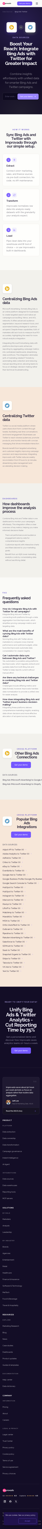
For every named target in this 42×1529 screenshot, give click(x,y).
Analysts (6, 1226)
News (5, 1339)
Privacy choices (9, 1474)
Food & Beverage (10, 1299)
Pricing (5, 1407)
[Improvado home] (7, 3)
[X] (16, 1501)
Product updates (10, 1359)
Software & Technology (12, 1286)
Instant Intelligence (10, 1158)
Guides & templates (11, 1365)
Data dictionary (9, 1386)
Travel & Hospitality (10, 1305)
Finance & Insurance (11, 1279)
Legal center (8, 1435)
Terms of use (8, 1461)
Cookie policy (8, 1454)
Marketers (7, 1219)
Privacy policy (8, 1448)
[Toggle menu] (36, 3)
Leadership (7, 1232)
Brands (5, 1247)
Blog (5, 1333)
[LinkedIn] (5, 1501)
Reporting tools (9, 1192)
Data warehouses (10, 1185)
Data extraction (9, 1132)
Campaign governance (12, 1151)
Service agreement (10, 1467)
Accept (27, 1521)
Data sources (8, 1179)
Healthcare (7, 1273)
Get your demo (24, 3)
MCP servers (8, 1198)
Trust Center (8, 1441)
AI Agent (6, 1164)
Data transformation (11, 1145)
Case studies (8, 1346)
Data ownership (9, 1138)
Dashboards (8, 1352)
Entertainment (8, 1260)
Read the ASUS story (14, 1111)
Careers (6, 1420)
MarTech (6, 1292)
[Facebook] (10, 1501)
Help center (7, 1380)
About (5, 1413)
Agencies (6, 1253)
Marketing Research (11, 1326)
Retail (5, 1266)
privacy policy (30, 1515)
